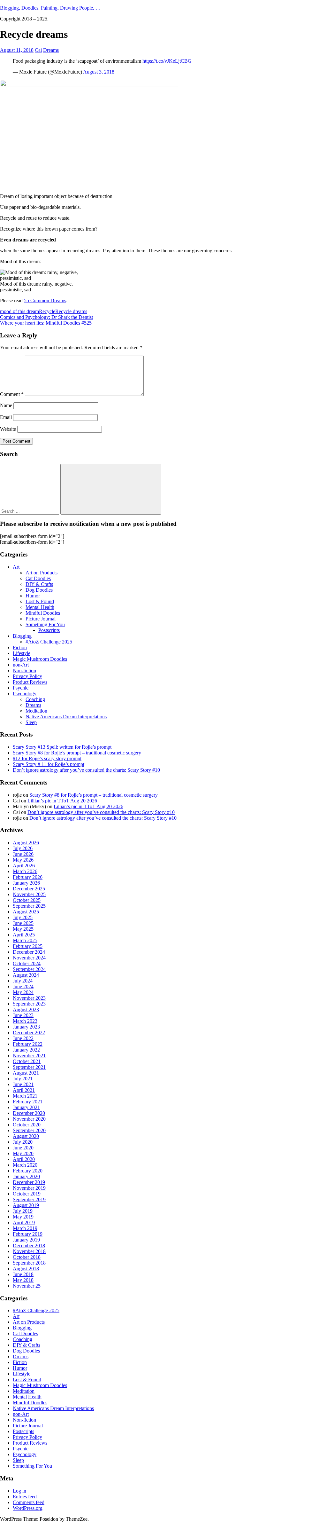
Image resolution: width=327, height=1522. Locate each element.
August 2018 (26, 1268)
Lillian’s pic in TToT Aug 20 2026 (62, 800)
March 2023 (25, 1021)
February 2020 (27, 1170)
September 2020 (29, 1130)
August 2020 (26, 1136)
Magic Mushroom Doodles (40, 659)
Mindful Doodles (43, 613)
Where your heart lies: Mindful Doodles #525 (46, 323)
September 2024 (29, 969)
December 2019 (29, 1182)
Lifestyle (21, 653)
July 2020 (23, 1142)
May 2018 (23, 1280)
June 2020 (23, 1147)
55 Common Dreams (45, 300)
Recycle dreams (71, 311)
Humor (33, 595)
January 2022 (26, 1050)
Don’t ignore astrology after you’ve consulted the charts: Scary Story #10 (86, 770)
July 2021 (23, 1078)
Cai (38, 50)
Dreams (51, 50)
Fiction (20, 647)
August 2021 (26, 1073)
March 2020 (25, 1165)
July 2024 (23, 980)
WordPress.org (27, 1508)
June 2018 (23, 1274)
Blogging (22, 636)
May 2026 (23, 860)
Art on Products (41, 572)
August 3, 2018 (98, 72)
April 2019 (24, 1222)
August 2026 (26, 842)
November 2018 (29, 1251)
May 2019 (23, 1216)
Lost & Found (40, 601)
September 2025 (29, 906)
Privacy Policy (27, 676)
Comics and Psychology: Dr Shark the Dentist (46, 317)
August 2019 (26, 1205)
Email (6, 417)
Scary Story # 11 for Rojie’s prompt (48, 764)
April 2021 (24, 1090)
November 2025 (29, 894)
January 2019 (26, 1239)
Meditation (36, 711)
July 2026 (23, 848)
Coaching (35, 699)
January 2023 (26, 1026)
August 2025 (26, 911)
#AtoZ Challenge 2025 (49, 641)
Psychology (24, 693)
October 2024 (27, 963)
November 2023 (29, 998)
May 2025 (23, 929)
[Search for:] (30, 511)
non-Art (21, 664)
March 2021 (25, 1096)
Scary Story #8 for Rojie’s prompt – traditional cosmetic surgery (77, 752)
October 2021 (27, 1061)
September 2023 (29, 1003)
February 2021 (27, 1101)
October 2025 (27, 900)
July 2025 (23, 917)
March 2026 (25, 871)
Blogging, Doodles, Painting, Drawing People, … (50, 8)
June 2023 (23, 1015)
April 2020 (24, 1159)
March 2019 (25, 1228)
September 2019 (29, 1199)
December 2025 (29, 888)
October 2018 (27, 1257)
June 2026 (23, 854)
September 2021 (29, 1067)
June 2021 (23, 1084)
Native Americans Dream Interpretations (66, 716)
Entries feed (25, 1496)
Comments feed (28, 1502)
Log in (19, 1491)
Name (6, 405)
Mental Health (40, 607)
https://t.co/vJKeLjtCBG (167, 61)
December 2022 (29, 1032)
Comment (12, 394)
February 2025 (27, 946)
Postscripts (49, 630)
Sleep (31, 722)
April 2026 (24, 865)
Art (16, 567)
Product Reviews (30, 682)
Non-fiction (24, 670)
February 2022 (27, 1044)
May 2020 (23, 1153)
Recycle (47, 311)
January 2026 (26, 883)
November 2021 (29, 1055)
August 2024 (26, 975)
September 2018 (29, 1263)
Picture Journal (41, 618)
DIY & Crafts (39, 584)
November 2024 (29, 957)
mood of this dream (19, 311)
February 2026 (27, 877)
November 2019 (29, 1188)
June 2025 (23, 923)
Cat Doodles (38, 578)
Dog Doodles (39, 590)
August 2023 (26, 1009)
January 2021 (26, 1107)
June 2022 (23, 1038)
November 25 (27, 1286)
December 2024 (29, 952)
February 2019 (27, 1234)
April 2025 (24, 934)
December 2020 (29, 1113)
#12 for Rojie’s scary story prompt (47, 758)
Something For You (45, 624)
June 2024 (23, 986)
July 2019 (23, 1211)
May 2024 (23, 992)
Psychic (20, 687)
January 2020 (26, 1176)
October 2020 (27, 1124)
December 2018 (29, 1245)
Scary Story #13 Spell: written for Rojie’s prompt (62, 747)
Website (8, 429)
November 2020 (29, 1119)
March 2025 (25, 940)
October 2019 (27, 1193)
